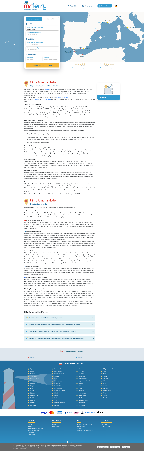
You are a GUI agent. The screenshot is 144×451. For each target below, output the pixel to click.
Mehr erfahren (22, 448)
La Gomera (82, 376)
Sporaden (105, 388)
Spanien (105, 386)
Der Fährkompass (105, 426)
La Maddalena (83, 378)
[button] (117, 6)
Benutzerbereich (105, 6)
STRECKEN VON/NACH (74, 364)
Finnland (32, 402)
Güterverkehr (88, 6)
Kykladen (81, 373)
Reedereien (79, 428)
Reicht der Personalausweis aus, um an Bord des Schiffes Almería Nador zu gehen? (56, 338)
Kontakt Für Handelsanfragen (35, 428)
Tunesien (105, 393)
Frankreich (33, 405)
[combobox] (42, 29)
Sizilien (105, 383)
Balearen (32, 383)
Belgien (32, 386)
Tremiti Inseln (107, 390)
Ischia (56, 395)
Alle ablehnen (115, 447)
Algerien (32, 373)
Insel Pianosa (58, 388)
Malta (80, 388)
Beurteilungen (104, 424)
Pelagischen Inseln (108, 369)
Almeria (32, 357)
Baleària (37, 99)
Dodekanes (33, 398)
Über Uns (30, 424)
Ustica (105, 395)
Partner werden (56, 426)
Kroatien (81, 371)
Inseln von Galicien (59, 390)
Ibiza (55, 378)
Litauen (81, 386)
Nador (66, 97)
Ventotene (106, 398)
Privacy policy (31, 432)
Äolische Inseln (34, 378)
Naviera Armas (46, 99)
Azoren (32, 381)
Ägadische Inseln (35, 369)
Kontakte (30, 426)
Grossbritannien (59, 373)
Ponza (104, 373)
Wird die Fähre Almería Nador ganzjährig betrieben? (46, 318)
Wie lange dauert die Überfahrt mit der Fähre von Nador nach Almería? (52, 331)
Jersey (56, 400)
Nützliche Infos (80, 426)
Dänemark (33, 393)
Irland (56, 393)
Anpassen (126, 447)
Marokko (47, 89)
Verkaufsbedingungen (33, 430)
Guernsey (57, 376)
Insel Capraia (58, 381)
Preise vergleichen (42, 65)
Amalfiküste (33, 376)
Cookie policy (31, 434)
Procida (105, 376)
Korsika (56, 405)
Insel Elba (57, 383)
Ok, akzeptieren (102, 447)
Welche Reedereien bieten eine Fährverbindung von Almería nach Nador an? (54, 324)
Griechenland (58, 371)
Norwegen (82, 402)
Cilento (32, 390)
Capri (31, 388)
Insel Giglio (57, 386)
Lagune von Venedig (84, 381)
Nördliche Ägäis (83, 400)
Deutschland (34, 395)
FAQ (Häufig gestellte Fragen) (84, 424)
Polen (104, 371)
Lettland (81, 383)
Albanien (32, 371)
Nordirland (82, 398)
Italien (56, 398)
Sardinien (105, 378)
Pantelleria (82, 405)
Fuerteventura (58, 369)
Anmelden (55, 424)
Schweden (106, 381)
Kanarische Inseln (59, 402)
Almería (58, 97)
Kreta (80, 369)
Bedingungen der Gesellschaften (85, 430)
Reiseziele (73, 6)
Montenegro (82, 393)
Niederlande (82, 395)
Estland (32, 400)
